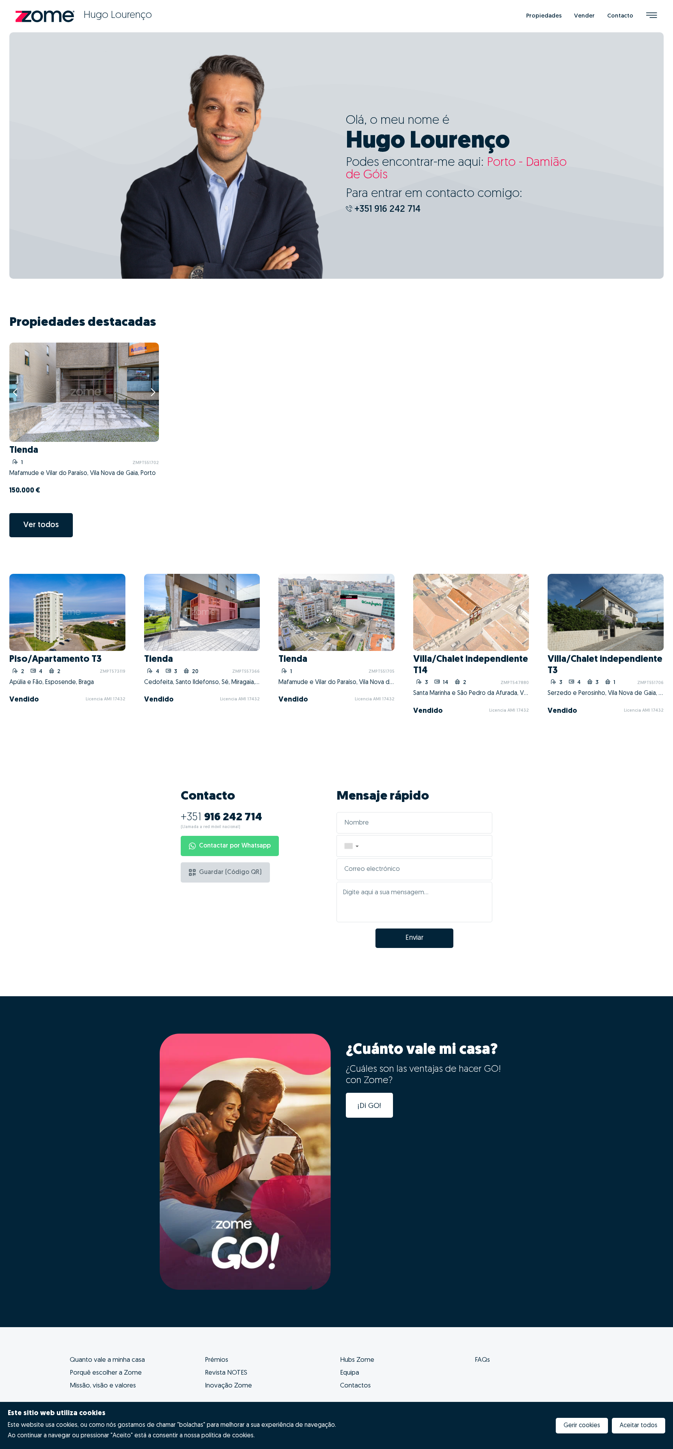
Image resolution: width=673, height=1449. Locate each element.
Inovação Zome (228, 1385)
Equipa (349, 1373)
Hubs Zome (357, 1360)
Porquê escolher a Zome (106, 1373)
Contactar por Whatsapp (235, 846)
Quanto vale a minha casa (107, 1360)
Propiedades (544, 16)
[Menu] (651, 16)
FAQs (482, 1360)
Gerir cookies (582, 1426)
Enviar (414, 938)
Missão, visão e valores (103, 1385)
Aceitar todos (638, 1426)
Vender (584, 16)
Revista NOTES (226, 1373)
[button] (351, 846)
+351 (221, 817)
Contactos (355, 1385)
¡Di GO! (369, 1106)
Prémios (216, 1360)
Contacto (620, 16)
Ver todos (41, 525)
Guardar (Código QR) (230, 872)
